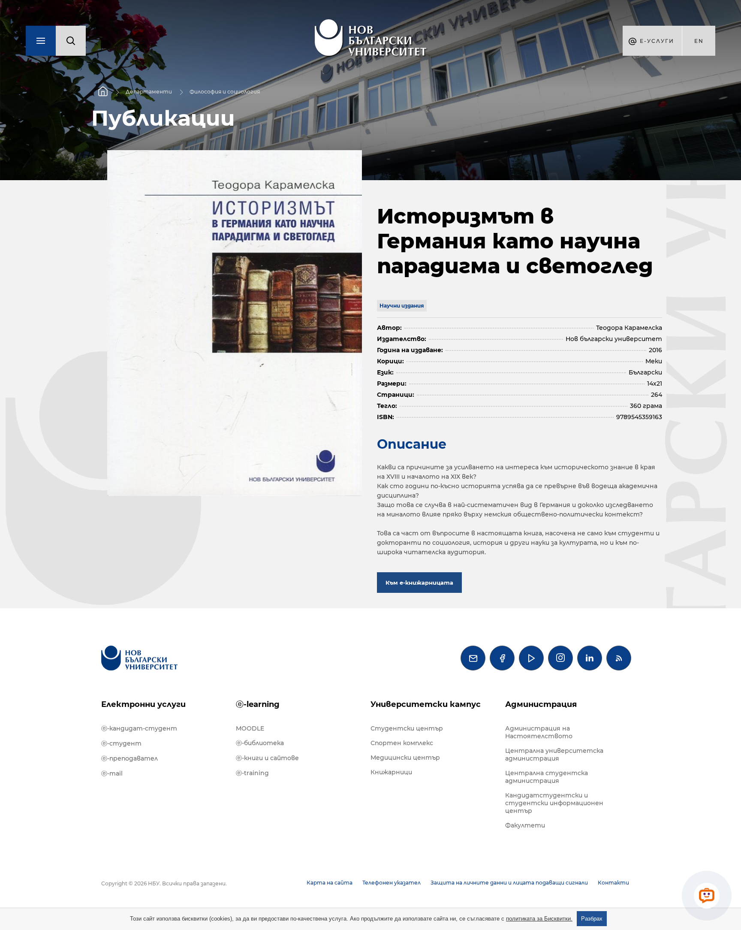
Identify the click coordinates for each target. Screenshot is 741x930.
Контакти (613, 882)
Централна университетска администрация (554, 754)
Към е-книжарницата (419, 582)
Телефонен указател (391, 882)
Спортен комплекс (401, 743)
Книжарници (391, 772)
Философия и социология (225, 91)
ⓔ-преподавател (129, 758)
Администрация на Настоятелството (538, 732)
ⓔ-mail (112, 773)
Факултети (525, 825)
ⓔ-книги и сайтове (267, 758)
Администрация (541, 704)
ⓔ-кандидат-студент (139, 728)
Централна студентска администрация (546, 777)
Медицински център (405, 757)
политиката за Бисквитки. (539, 918)
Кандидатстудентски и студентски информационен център (554, 803)
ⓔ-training (252, 773)
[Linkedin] (589, 658)
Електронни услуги (143, 704)
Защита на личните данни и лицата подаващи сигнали (509, 882)
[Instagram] (560, 658)
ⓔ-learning (258, 704)
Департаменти (149, 91)
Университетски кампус (425, 704)
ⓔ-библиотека (260, 743)
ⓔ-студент (121, 743)
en (699, 41)
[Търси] (71, 41)
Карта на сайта (329, 882)
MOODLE (250, 728)
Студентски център (406, 728)
